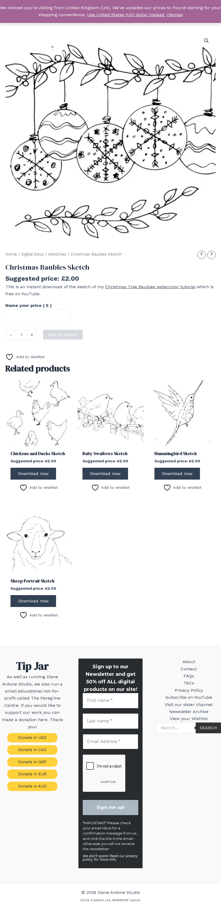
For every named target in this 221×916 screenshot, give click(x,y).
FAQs (189, 675)
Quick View (38, 441)
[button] (206, 41)
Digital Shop (32, 254)
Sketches (57, 254)
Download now (33, 473)
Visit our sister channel (189, 704)
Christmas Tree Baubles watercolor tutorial (150, 286)
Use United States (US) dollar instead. (126, 14)
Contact (189, 668)
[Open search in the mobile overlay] (188, 727)
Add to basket (63, 334)
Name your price (28, 305)
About (188, 661)
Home (11, 254)
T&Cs (189, 683)
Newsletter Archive (188, 711)
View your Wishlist (189, 718)
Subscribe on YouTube (188, 697)
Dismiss (175, 14)
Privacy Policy (189, 690)
